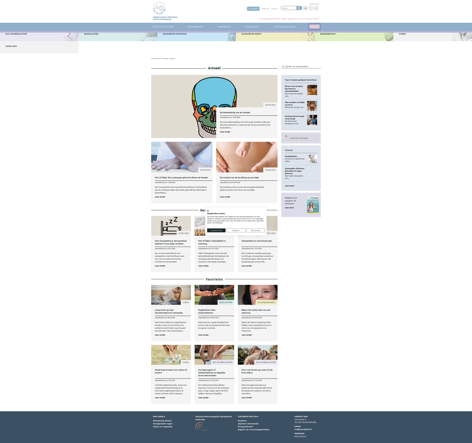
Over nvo (265, 9)
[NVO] (159, 8)
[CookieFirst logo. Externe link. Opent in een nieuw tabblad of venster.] (208, 211)
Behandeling (195, 26)
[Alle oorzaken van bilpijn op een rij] (295, 104)
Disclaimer (242, 420)
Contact (274, 9)
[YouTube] (305, 8)
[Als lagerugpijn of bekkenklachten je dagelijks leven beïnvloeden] (214, 374)
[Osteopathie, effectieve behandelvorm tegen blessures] (295, 173)
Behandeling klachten (162, 420)
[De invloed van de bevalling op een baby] (246, 172)
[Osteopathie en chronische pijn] (257, 244)
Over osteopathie (163, 26)
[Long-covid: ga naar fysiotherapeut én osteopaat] (171, 313)
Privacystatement (245, 426)
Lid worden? (253, 9)
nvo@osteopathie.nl (303, 429)
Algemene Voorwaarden (248, 423)
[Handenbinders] (295, 158)
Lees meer (289, 207)
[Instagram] (316, 8)
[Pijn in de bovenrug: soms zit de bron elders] (257, 374)
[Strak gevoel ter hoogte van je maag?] (295, 120)
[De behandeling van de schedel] (214, 106)
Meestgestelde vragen (163, 423)
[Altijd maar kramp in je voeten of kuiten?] (171, 374)
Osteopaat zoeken (284, 26)
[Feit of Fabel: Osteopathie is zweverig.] (214, 244)
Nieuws (172, 58)
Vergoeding (252, 26)
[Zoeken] (299, 8)
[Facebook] (311, 8)
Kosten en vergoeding (162, 426)
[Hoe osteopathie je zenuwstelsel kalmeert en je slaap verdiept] (171, 244)
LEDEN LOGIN (314, 4)
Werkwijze (224, 26)
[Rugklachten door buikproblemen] (214, 313)
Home (166, 58)
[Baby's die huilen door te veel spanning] (257, 313)
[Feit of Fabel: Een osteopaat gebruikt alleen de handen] (181, 172)
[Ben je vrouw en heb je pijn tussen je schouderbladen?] (295, 91)
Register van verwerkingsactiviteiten (254, 429)
